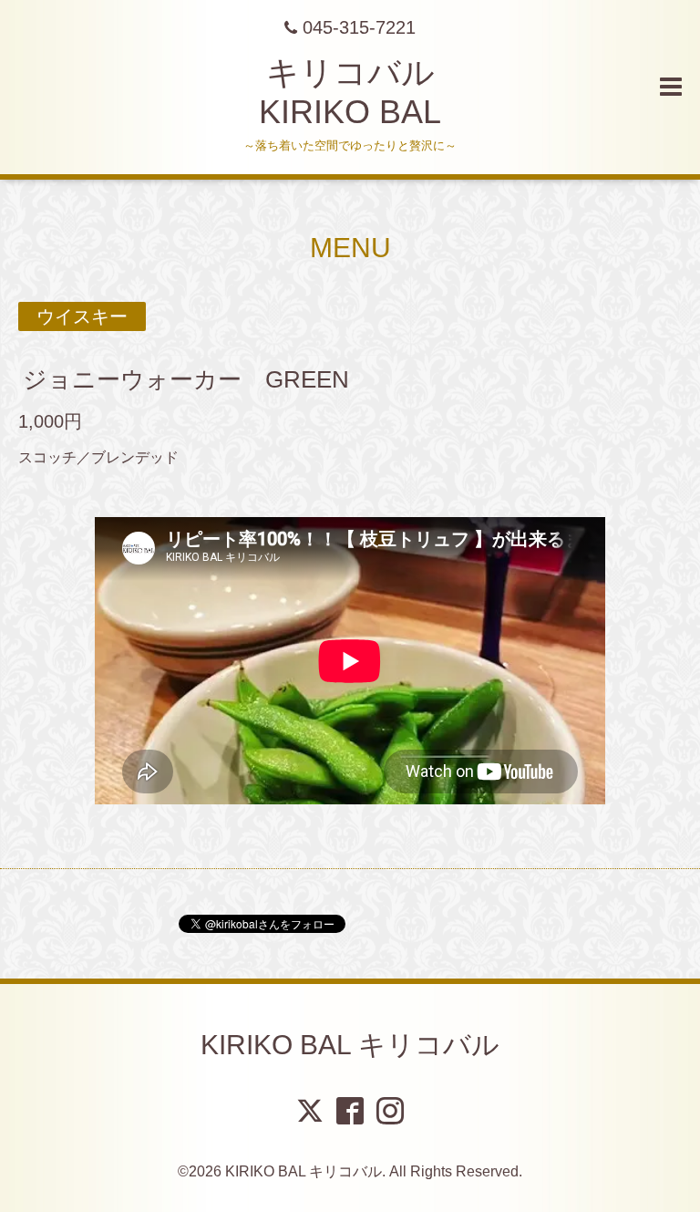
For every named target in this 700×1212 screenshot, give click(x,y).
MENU (350, 248)
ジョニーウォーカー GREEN (186, 379)
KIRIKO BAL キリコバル (350, 1045)
